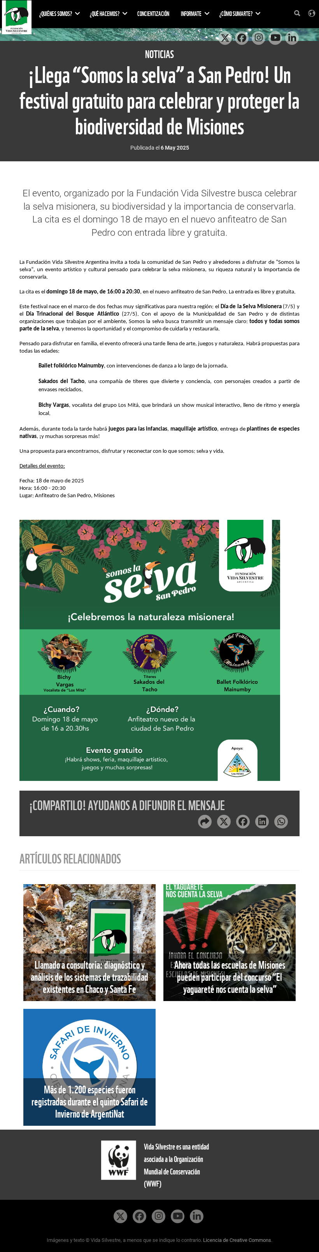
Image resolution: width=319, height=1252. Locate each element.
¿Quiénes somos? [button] (56, 14)
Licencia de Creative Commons (237, 1240)
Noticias (159, 54)
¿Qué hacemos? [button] (105, 14)
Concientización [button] (153, 14)
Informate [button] (191, 14)
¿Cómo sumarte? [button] (236, 14)
